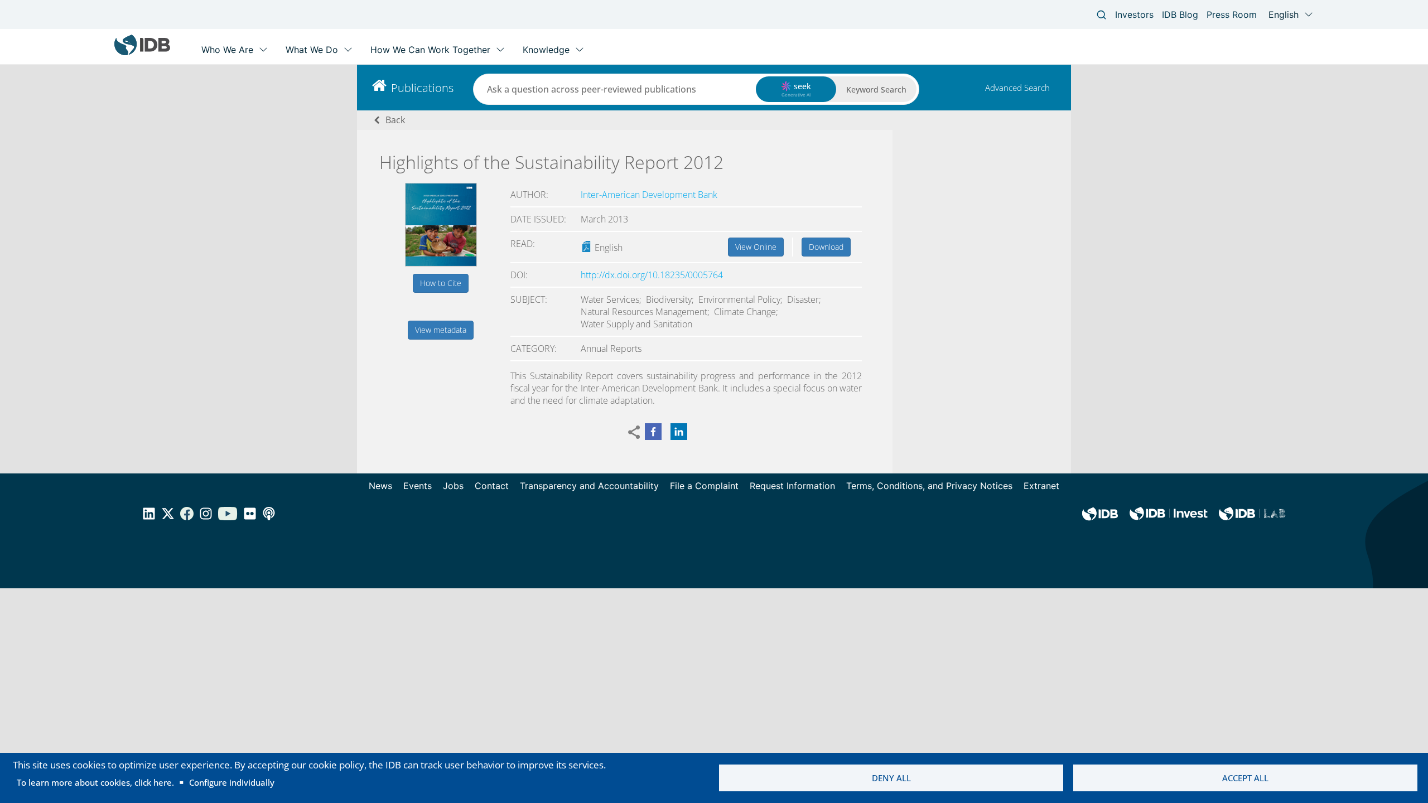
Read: (522, 244)
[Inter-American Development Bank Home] (142, 52)
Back (395, 120)
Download (826, 246)
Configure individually (231, 782)
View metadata (440, 330)
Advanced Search (1017, 87)
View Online (755, 246)
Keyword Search (876, 89)
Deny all (891, 777)
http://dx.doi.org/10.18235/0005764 (652, 275)
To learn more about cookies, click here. (95, 782)
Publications (422, 87)
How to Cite (440, 283)
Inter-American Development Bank (649, 194)
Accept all (1245, 777)
